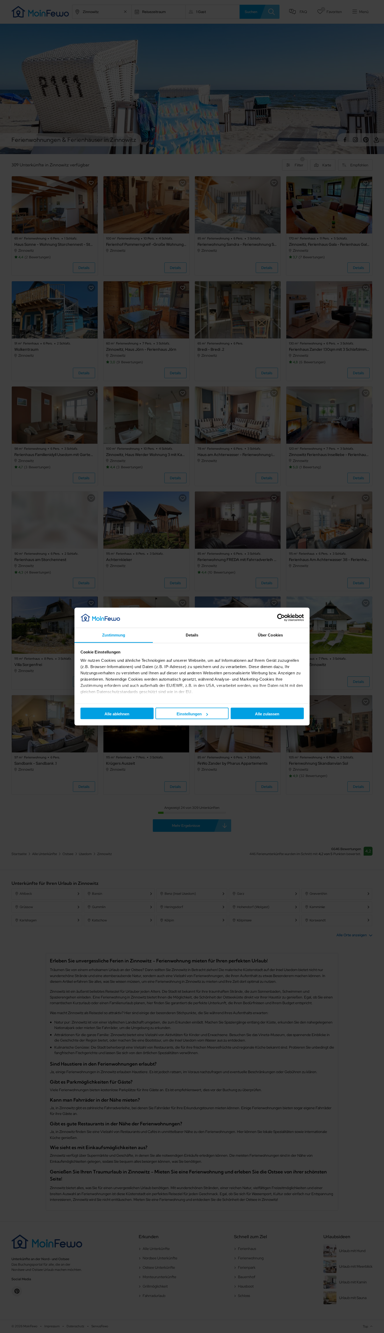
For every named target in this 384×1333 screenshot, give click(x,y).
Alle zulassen (267, 714)
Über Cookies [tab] (270, 635)
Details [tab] (192, 635)
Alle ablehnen (116, 714)
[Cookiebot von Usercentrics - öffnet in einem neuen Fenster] (281, 618)
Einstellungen (189, 714)
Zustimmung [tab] (113, 635)
